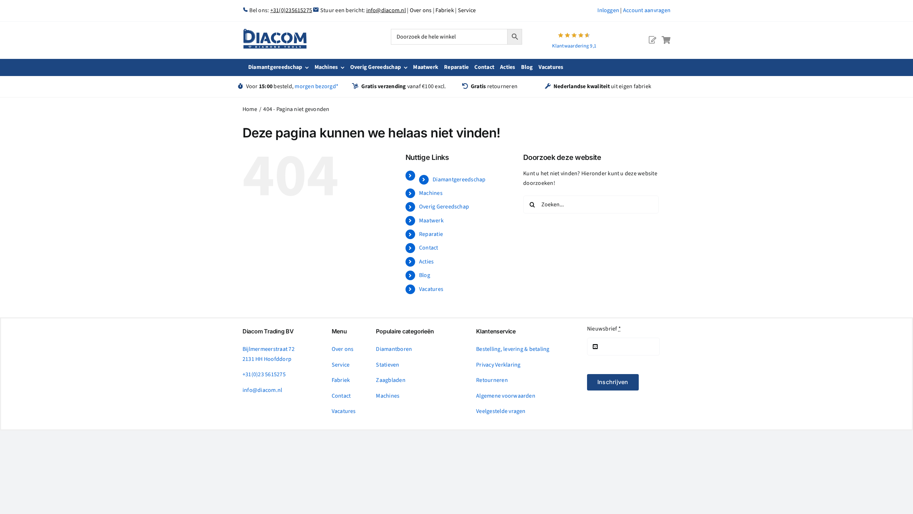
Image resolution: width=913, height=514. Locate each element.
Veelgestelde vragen (501, 411)
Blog (424, 275)
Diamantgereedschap (459, 179)
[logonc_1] (275, 32)
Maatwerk (431, 221)
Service (467, 10)
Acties (426, 262)
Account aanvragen (646, 10)
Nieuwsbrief (604, 329)
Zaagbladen (390, 380)
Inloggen (608, 10)
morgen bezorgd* (316, 86)
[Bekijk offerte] (652, 34)
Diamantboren (394, 349)
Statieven (387, 365)
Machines (431, 193)
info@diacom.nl (386, 10)
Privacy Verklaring (498, 365)
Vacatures (431, 289)
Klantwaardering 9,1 (574, 46)
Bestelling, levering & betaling (512, 349)
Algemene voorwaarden (505, 396)
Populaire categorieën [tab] (405, 331)
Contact (428, 248)
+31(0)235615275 (291, 10)
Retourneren (492, 380)
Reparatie (431, 234)
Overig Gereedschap (444, 207)
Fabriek (444, 10)
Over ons (421, 10)
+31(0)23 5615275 (264, 374)
